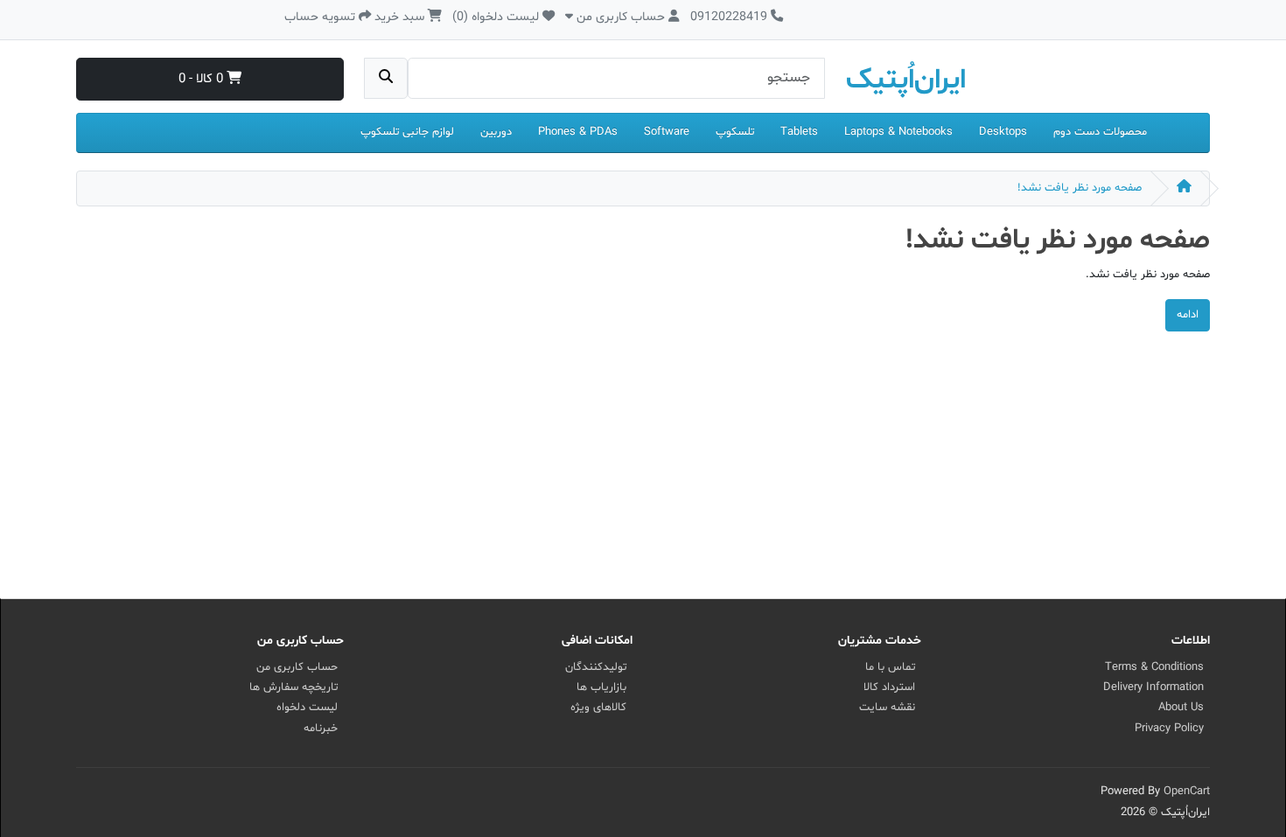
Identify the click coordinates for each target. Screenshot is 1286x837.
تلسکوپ (735, 132)
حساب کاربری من (297, 667)
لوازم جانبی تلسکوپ (407, 132)
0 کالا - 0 (202, 79)
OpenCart (1187, 791)
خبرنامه (321, 728)
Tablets (799, 132)
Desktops (1003, 132)
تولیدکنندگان (595, 667)
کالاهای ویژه (598, 707)
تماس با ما (890, 667)
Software (666, 132)
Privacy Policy (1169, 728)
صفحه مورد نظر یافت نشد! (1079, 188)
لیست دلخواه (307, 707)
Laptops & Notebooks (898, 132)
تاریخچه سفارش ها (293, 687)
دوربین (496, 132)
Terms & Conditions (1154, 667)
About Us (1181, 707)
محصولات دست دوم (1100, 132)
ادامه (1188, 315)
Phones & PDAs (578, 132)
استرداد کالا (889, 687)
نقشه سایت (887, 707)
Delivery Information (1153, 687)
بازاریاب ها (601, 687)
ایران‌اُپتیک (906, 80)
